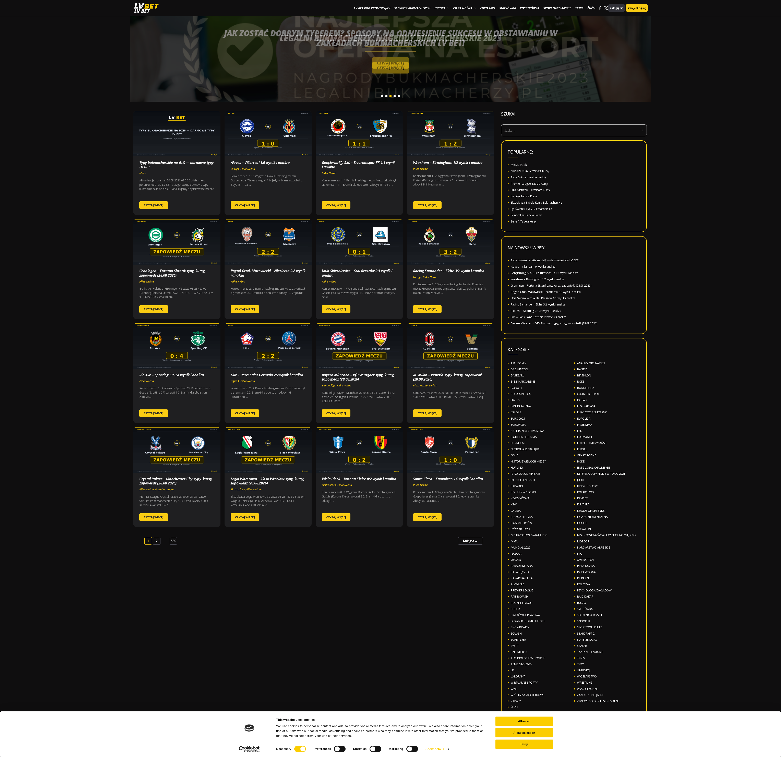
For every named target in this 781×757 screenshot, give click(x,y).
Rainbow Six (519, 596)
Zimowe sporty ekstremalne (598, 701)
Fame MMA (584, 424)
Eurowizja (518, 424)
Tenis (579, 8)
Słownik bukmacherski (412, 8)
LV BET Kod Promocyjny (372, 8)
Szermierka (519, 652)
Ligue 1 (235, 381)
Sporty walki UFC (589, 627)
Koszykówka (529, 8)
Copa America (520, 394)
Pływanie (517, 584)
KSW (514, 504)
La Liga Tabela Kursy (524, 196)
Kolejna (470, 541)
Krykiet (582, 498)
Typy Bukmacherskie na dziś (528, 177)
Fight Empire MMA (524, 437)
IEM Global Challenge (593, 467)
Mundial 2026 (520, 547)
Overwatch (585, 560)
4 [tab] (395, 96)
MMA (514, 541)
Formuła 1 (584, 437)
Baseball (517, 375)
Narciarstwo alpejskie (593, 547)
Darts (515, 400)
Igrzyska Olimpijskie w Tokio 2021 (601, 474)
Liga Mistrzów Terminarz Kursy (530, 190)
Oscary (516, 560)
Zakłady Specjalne (590, 695)
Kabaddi (517, 486)
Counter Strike (588, 394)
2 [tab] (386, 96)
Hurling (517, 467)
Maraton (584, 529)
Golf (514, 455)
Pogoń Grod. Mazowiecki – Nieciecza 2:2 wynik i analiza (268, 273)
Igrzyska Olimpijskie (525, 474)
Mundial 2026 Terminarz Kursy (530, 171)
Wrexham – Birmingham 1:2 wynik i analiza (448, 162)
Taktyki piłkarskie (590, 652)
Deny (524, 744)
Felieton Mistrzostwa (527, 431)
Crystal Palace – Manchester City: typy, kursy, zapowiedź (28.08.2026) (176, 481)
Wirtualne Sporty (524, 682)
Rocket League (521, 603)
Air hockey (518, 363)
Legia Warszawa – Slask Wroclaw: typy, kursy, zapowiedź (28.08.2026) (267, 481)
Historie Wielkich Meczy (528, 461)
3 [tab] (390, 96)
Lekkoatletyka (522, 517)
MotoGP (583, 541)
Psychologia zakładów (594, 590)
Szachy (582, 646)
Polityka (583, 584)
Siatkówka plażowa (525, 615)
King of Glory (587, 486)
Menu (142, 173)
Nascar (516, 553)
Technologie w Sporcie (528, 658)
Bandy (582, 369)
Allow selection (524, 732)
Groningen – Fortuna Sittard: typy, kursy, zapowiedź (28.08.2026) (172, 273)
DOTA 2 (582, 400)
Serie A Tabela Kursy (524, 221)
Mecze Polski (519, 165)
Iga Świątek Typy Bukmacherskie (531, 209)
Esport (439, 8)
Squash (516, 633)
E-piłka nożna (521, 406)
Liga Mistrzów (521, 523)
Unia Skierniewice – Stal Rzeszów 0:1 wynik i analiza (357, 273)
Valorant (518, 676)
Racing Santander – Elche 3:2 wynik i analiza (448, 270)
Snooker (583, 621)
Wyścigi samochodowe (527, 695)
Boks (580, 381)
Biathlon (584, 375)
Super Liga (518, 639)
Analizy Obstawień (591, 363)
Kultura (583, 504)
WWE (514, 689)
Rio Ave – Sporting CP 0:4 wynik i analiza (171, 374)
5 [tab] (399, 96)
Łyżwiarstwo (520, 529)
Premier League (164, 489)
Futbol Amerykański (592, 443)
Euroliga (583, 418)
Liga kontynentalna (592, 517)
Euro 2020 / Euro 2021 (592, 412)
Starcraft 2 (585, 633)
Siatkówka (507, 8)
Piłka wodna (586, 572)
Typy (580, 664)
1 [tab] (382, 96)
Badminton (519, 369)
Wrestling (584, 682)
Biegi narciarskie (523, 381)
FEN (579, 431)
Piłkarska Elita (522, 578)
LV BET (141, 11)
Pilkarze (583, 578)
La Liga (235, 169)
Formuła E (518, 443)
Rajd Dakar (585, 596)
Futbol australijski (525, 449)
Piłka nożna (462, 8)
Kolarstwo (585, 492)
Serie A (433, 385)
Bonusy (516, 388)
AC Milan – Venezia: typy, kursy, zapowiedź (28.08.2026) (447, 377)
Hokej (581, 461)
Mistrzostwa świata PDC (529, 535)
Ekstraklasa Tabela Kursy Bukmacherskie (536, 202)
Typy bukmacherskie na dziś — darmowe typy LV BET (176, 164)
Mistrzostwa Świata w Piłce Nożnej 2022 (606, 535)
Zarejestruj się (637, 8)
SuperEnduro (587, 639)
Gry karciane (586, 455)
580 (173, 541)
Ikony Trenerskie (523, 480)
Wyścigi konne (587, 689)
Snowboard (520, 627)
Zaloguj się (616, 8)
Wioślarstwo (587, 676)
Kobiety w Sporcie (524, 492)
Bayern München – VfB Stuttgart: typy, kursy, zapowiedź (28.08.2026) (358, 377)
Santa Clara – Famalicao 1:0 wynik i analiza (448, 478)
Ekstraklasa (238, 489)
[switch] (340, 749)
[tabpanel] (390, 51)
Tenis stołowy (521, 664)
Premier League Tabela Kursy (529, 183)
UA (512, 670)
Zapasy (516, 701)
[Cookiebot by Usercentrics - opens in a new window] (249, 749)
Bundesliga (329, 385)
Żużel (591, 8)
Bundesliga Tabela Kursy (526, 215)
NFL (579, 553)
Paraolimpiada (522, 566)
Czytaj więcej (390, 63)
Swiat (515, 646)
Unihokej (583, 670)
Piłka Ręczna (520, 572)
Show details (434, 749)
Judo (580, 480)
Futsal (582, 449)
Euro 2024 (487, 8)
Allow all (524, 721)
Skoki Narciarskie (557, 8)
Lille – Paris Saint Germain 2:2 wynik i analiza (267, 374)
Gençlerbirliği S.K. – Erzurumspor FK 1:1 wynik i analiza (358, 164)
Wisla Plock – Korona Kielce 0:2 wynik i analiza (359, 478)
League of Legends (591, 511)
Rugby (581, 603)
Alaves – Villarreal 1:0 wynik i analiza (260, 162)
